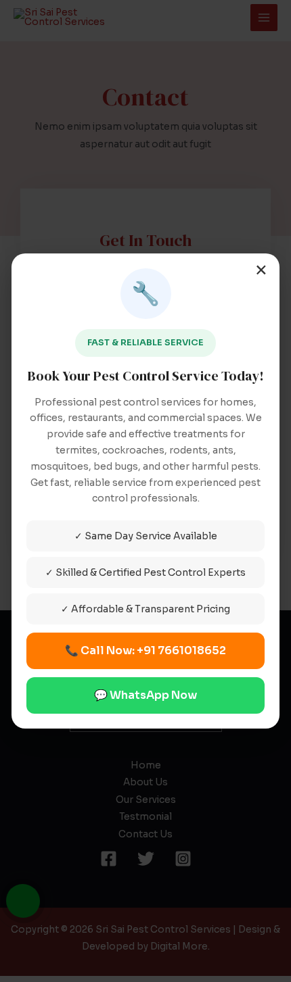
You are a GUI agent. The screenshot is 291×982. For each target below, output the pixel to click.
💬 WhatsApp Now (145, 695)
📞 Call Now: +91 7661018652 (145, 650)
